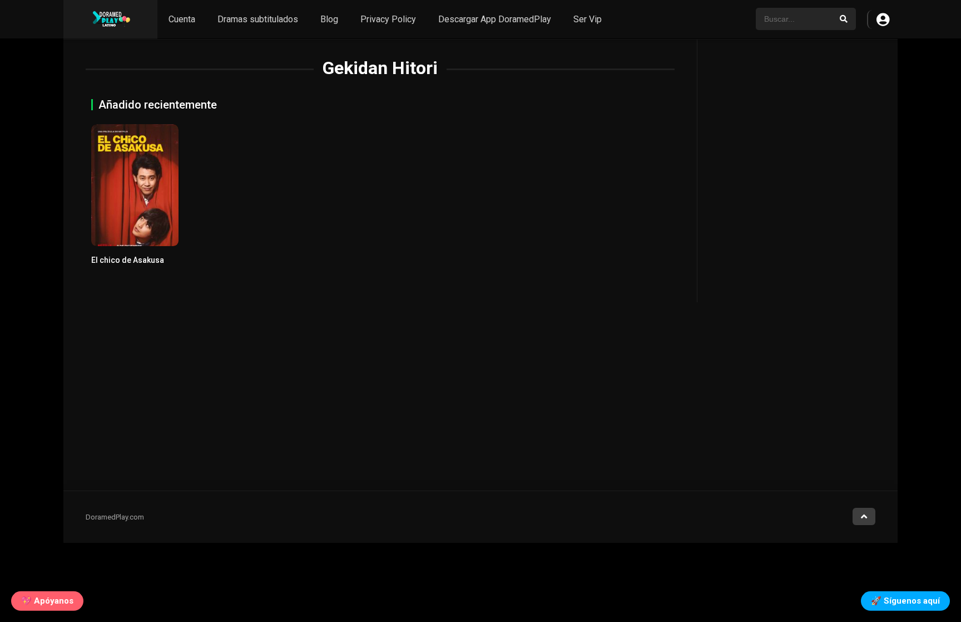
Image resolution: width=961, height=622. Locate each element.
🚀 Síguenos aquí (905, 600)
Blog (329, 19)
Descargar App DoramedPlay (494, 19)
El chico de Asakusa (127, 260)
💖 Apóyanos (47, 600)
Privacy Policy (388, 19)
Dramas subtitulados (257, 19)
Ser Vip (587, 19)
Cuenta (182, 19)
